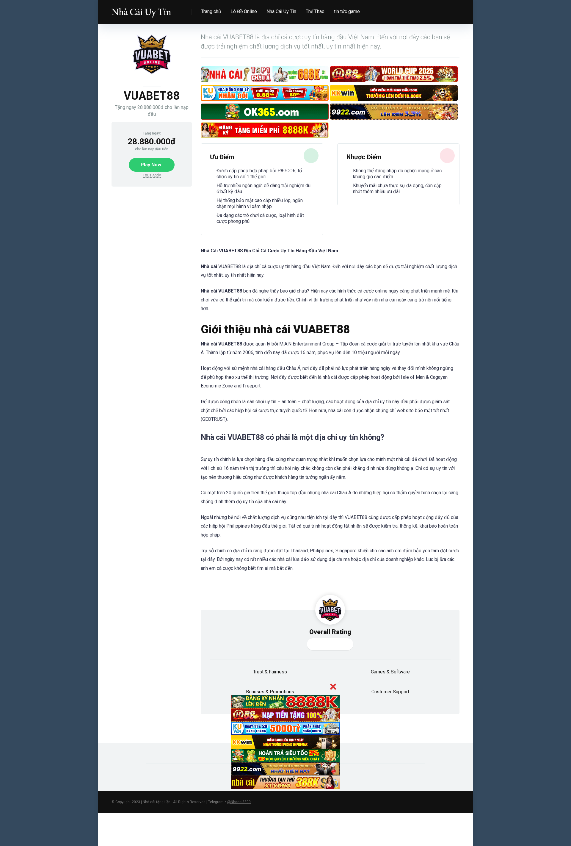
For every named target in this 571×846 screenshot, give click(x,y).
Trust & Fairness (270, 672)
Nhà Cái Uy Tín (281, 11)
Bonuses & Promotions (270, 692)
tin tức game (347, 11)
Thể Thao (315, 11)
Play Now (151, 165)
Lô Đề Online (243, 11)
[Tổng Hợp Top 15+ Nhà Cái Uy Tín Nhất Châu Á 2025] (141, 9)
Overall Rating (330, 632)
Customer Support (390, 692)
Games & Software (390, 672)
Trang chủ (211, 11)
